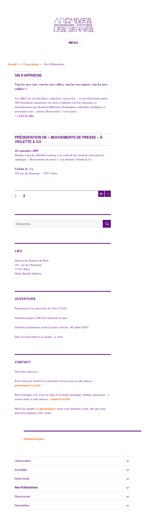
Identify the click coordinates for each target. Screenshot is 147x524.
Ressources (22, 496)
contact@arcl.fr (60, 399)
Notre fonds (22, 478)
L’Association (23, 461)
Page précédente (101, 196)
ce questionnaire (46, 408)
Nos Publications (26, 487)
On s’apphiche (28, 75)
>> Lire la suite (35, 116)
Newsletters (22, 505)
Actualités (21, 470)
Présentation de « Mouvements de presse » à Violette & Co (58, 139)
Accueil (12, 64)
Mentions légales (34, 439)
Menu (73, 42)
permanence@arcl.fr (28, 385)
